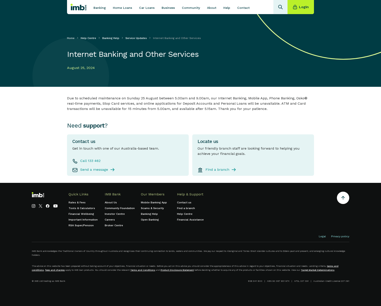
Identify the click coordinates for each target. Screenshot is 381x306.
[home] (78, 7)
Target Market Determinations (317, 270)
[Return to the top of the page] (343, 199)
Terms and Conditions (142, 270)
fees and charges (55, 270)
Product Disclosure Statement (177, 270)
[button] (99, 7)
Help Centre (88, 38)
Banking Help (110, 38)
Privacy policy (340, 236)
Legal (322, 236)
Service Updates (136, 38)
